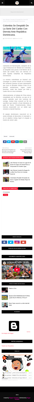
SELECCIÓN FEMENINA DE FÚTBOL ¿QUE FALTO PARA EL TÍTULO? (19, 296)
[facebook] (4, 242)
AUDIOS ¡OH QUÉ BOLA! (13, 380)
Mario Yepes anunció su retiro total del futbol (19, 304)
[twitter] (10, 242)
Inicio (4, 19)
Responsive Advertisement (17, 12)
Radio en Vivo (12, 288)
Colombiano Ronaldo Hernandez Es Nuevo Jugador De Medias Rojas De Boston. (20, 179)
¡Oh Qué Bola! (4, 380)
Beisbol (8, 19)
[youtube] (23, 242)
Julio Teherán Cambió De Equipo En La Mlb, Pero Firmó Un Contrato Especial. (20, 172)
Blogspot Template (13, 397)
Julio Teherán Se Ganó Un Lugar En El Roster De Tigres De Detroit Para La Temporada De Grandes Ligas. (20, 164)
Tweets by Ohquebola (8, 346)
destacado (11, 136)
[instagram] (17, 242)
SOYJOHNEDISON (8, 38)
